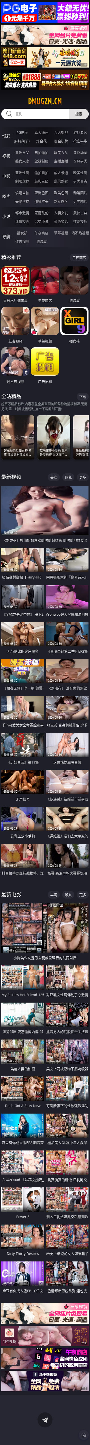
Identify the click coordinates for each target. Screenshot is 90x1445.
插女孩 (22, 232)
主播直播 (61, 161)
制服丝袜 (22, 181)
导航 (6, 236)
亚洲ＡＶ (22, 152)
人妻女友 (61, 212)
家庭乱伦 (41, 212)
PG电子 (22, 132)
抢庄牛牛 (80, 141)
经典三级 (41, 181)
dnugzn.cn (45, 101)
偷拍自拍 (41, 172)
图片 (6, 196)
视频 (6, 156)
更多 (82, 477)
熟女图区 (61, 201)
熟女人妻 (22, 161)
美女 (53, 477)
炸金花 (41, 141)
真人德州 (41, 132)
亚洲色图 (41, 192)
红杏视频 (22, 241)
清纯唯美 (41, 201)
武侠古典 (80, 212)
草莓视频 (61, 232)
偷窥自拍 (22, 192)
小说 (6, 216)
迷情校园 (22, 221)
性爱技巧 (80, 221)
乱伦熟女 (61, 181)
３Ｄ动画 (80, 152)
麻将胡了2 (22, 141)
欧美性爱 (80, 172)
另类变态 (80, 181)
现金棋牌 (61, 141)
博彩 (6, 136)
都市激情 (22, 212)
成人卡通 (61, 172)
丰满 (53, 894)
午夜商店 (41, 232)
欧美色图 (61, 192)
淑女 (68, 894)
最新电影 (11, 894)
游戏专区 (80, 132)
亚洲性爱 (22, 172)
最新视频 (11, 477)
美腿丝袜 (22, 201)
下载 (82, 396)
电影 (6, 176)
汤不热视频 (80, 232)
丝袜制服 (41, 161)
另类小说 (41, 221)
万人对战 (61, 132)
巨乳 (68, 477)
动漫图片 (80, 192)
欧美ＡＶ (61, 152)
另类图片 (80, 201)
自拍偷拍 (41, 152)
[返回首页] (84, 1435)
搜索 (78, 113)
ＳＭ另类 (80, 161)
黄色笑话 (61, 221)
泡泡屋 (41, 241)
